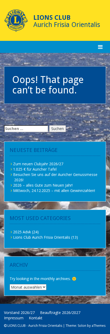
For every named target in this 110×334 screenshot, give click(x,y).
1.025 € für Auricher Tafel (35, 169)
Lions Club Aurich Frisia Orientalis (41, 237)
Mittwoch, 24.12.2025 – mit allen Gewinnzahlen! (54, 190)
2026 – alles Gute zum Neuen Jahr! (43, 185)
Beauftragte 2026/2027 (60, 312)
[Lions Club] (16, 20)
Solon (82, 325)
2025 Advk (22, 231)
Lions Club (51, 17)
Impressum (13, 317)
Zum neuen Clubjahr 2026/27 (38, 163)
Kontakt (35, 317)
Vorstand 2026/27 (19, 312)
